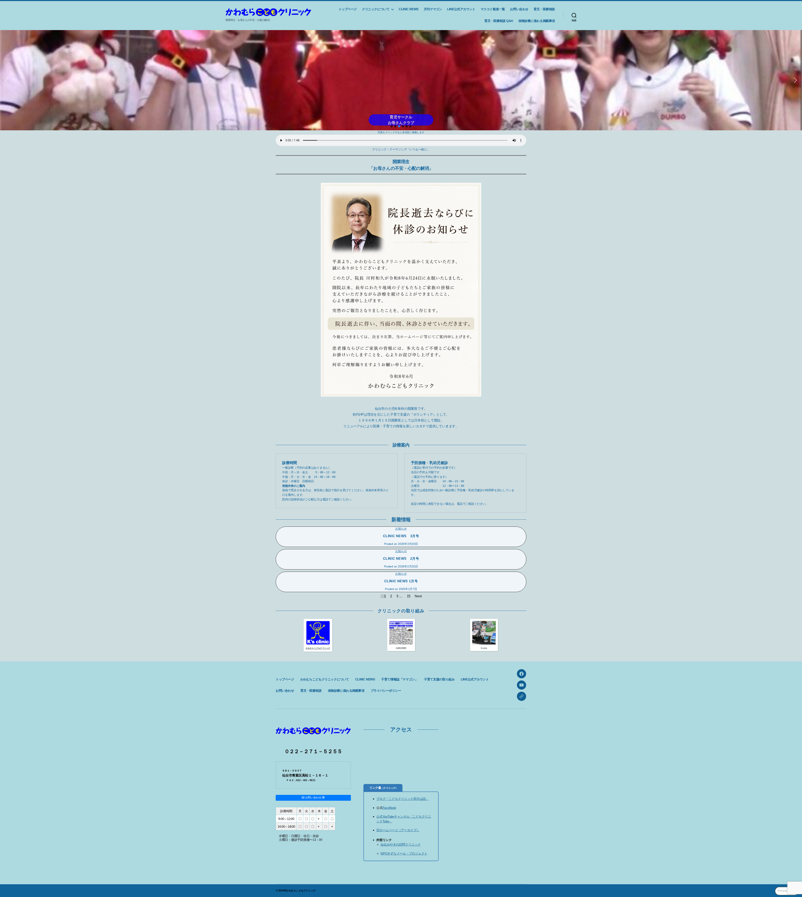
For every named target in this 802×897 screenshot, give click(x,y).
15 (409, 596)
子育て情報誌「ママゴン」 (399, 679)
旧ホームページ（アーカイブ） (398, 830)
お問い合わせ (519, 9)
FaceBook (389, 807)
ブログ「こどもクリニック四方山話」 (402, 799)
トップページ (348, 9)
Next (418, 596)
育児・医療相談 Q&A (498, 21)
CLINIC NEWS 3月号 (401, 536)
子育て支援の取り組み (439, 679)
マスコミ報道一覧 (493, 9)
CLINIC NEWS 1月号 (401, 581)
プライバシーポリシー (386, 690)
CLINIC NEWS (408, 9)
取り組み (484, 648)
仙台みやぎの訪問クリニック (401, 844)
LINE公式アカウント (461, 9)
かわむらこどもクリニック (301, 890)
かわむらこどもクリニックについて (324, 679)
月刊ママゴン (433, 9)
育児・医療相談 (544, 9)
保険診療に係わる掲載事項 (536, 21)
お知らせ (401, 528)
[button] (401, 80)
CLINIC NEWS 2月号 (401, 558)
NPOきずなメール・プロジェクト (404, 853)
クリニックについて (375, 9)
